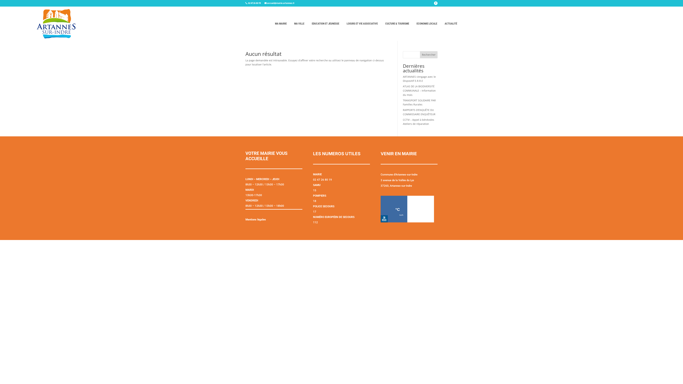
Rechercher (429, 54)
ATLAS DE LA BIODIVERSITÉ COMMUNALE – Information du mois (419, 91)
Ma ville (299, 23)
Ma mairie (281, 23)
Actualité (451, 23)
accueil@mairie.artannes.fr (281, 3)
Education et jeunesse (325, 23)
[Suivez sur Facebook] (436, 3)
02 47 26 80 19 (254, 3)
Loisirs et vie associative (362, 23)
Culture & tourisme (397, 23)
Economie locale (427, 23)
